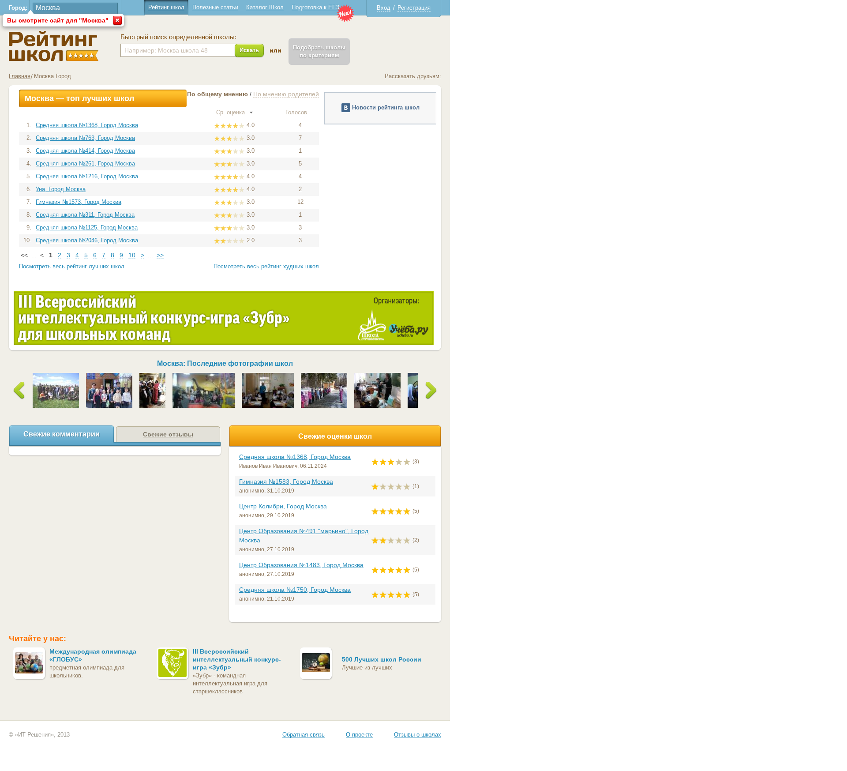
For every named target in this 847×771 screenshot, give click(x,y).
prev (19, 390)
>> (160, 255)
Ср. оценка (231, 112)
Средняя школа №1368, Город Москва (87, 125)
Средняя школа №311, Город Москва (85, 214)
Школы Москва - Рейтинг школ (53, 46)
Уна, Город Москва (61, 189)
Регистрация (414, 7)
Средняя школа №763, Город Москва (85, 138)
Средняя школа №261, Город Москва (85, 163)
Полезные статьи (215, 7)
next (431, 390)
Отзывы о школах (417, 734)
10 (131, 255)
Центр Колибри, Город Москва (283, 506)
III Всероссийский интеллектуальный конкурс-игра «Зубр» (237, 659)
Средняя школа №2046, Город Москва (87, 240)
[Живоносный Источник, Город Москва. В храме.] (152, 376)
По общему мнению (217, 94)
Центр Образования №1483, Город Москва (301, 564)
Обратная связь (303, 734)
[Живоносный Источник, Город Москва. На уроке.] (377, 376)
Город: (18, 7)
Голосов (297, 112)
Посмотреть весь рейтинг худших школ (266, 266)
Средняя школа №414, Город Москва (85, 150)
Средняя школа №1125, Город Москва (87, 227)
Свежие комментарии (61, 434)
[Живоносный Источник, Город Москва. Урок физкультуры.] (324, 376)
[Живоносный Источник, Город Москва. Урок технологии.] (268, 376)
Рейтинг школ (166, 7)
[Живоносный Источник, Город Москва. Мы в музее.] (203, 376)
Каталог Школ (265, 7)
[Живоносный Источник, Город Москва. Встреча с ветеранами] (109, 376)
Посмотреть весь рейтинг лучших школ (71, 266)
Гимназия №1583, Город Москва (286, 481)
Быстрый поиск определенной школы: (178, 37)
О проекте (359, 734)
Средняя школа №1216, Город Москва (87, 176)
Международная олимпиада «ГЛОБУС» (92, 655)
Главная (19, 76)
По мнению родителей (286, 94)
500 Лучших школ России (381, 659)
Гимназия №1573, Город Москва (78, 202)
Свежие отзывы (168, 434)
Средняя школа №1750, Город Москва (295, 589)
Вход (383, 7)
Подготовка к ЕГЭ (315, 7)
